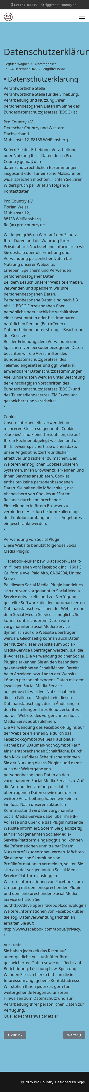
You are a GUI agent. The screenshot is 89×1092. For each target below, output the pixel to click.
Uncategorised (46, 64)
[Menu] (82, 16)
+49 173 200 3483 (26, 5)
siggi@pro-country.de (60, 5)
